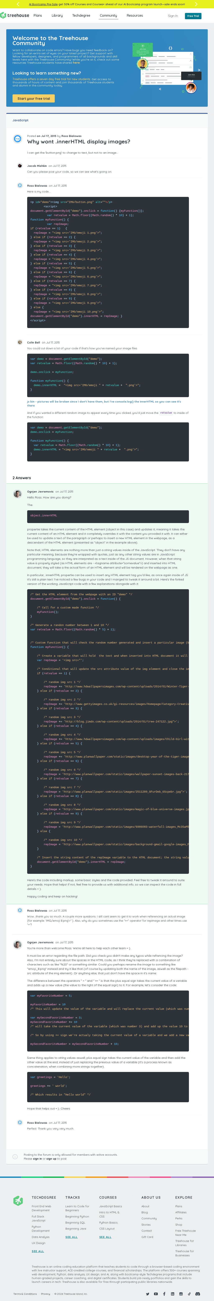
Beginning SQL (75, 1222)
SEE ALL (38, 1251)
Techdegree (81, 15)
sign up (51, 1158)
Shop (178, 1224)
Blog (144, 1212)
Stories (145, 1224)
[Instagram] (181, 1294)
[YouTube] (156, 1294)
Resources (135, 15)
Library (57, 15)
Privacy (45, 1293)
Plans (37, 15)
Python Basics (108, 1222)
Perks (178, 1218)
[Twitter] (147, 1294)
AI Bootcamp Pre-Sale (43, 4)
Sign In (173, 16)
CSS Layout (107, 1228)
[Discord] (198, 1294)
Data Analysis (40, 1237)
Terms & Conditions (25, 1293)
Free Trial (193, 16)
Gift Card (147, 1237)
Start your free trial (34, 98)
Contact (146, 1230)
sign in (37, 1158)
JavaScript (20, 120)
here (76, 63)
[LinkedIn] (173, 1294)
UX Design (38, 1243)
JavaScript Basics (110, 1206)
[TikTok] (189, 1294)
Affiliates (180, 1212)
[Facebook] (164, 1294)
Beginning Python (77, 1216)
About (145, 1206)
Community (108, 15)
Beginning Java (75, 1228)
